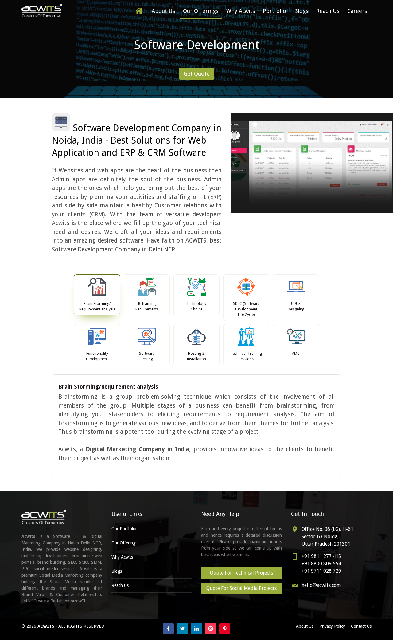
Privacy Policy (332, 626)
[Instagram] (210, 628)
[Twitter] (182, 628)
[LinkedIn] (196, 628)
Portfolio (274, 11)
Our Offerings (200, 11)
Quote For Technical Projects (241, 573)
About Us (163, 11)
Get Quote (197, 73)
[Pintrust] (224, 628)
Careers (357, 11)
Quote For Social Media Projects (241, 588)
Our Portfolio (123, 528)
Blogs (301, 11)
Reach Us (327, 11)
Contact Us (361, 626)
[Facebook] (168, 628)
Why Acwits (240, 11)
